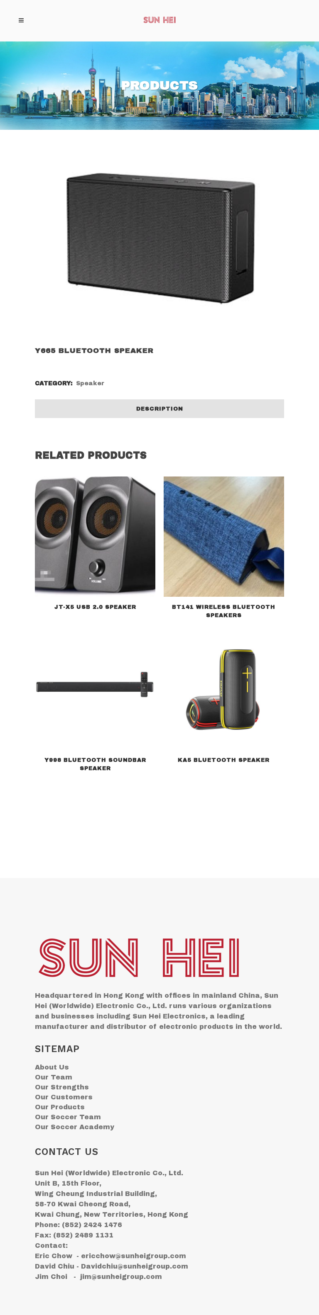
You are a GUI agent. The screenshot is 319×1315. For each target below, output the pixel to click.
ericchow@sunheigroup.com (133, 1255)
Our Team (53, 1077)
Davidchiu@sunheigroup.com (134, 1266)
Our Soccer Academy (74, 1127)
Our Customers (64, 1097)
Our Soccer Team (68, 1117)
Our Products (60, 1107)
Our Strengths (62, 1087)
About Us (52, 1067)
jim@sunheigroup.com (121, 1276)
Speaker (90, 383)
